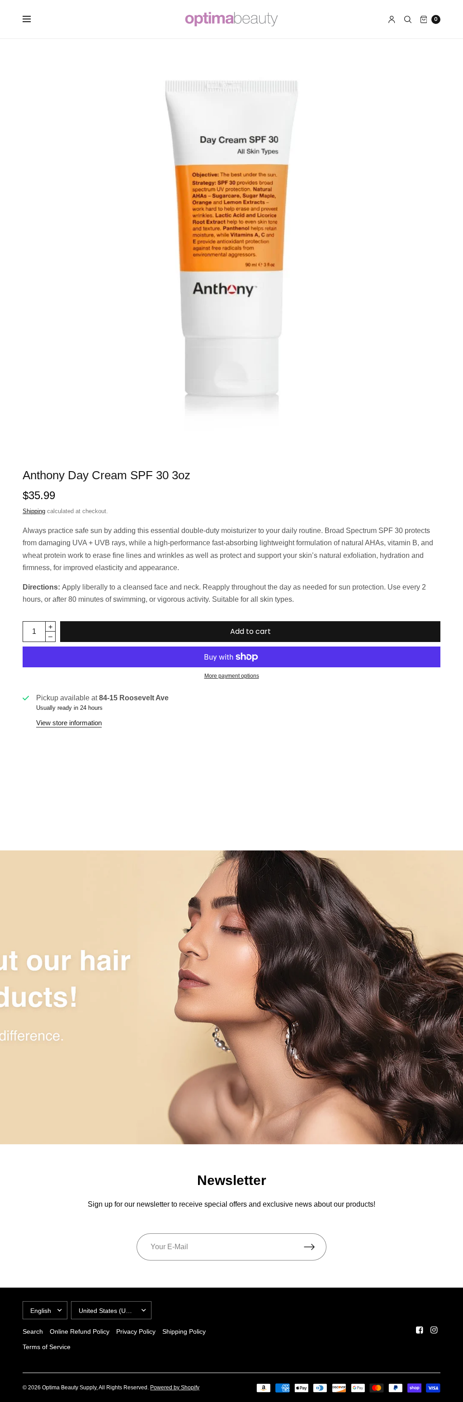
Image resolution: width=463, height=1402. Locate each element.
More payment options (231, 676)
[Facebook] (420, 1330)
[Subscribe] (315, 1246)
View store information (69, 722)
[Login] (391, 19)
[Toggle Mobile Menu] (33, 19)
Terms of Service (47, 1346)
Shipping (34, 511)
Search (33, 1331)
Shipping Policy (184, 1331)
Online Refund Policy (79, 1331)
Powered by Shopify (174, 1387)
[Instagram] (434, 1330)
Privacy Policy (136, 1331)
